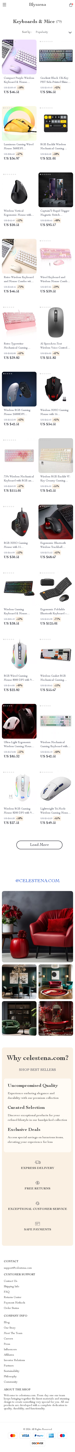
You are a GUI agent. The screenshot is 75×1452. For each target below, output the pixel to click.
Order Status (11, 1308)
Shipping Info (11, 1286)
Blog (7, 1322)
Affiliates (9, 1355)
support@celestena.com (18, 1268)
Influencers (10, 1349)
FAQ (7, 1292)
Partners (9, 1366)
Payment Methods (14, 1303)
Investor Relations (14, 1360)
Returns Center (12, 1297)
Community (11, 1382)
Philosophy (10, 1376)
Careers (8, 1338)
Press (7, 1344)
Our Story (10, 1328)
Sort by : (27, 32)
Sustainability (11, 1371)
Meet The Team (13, 1333)
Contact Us (10, 1281)
